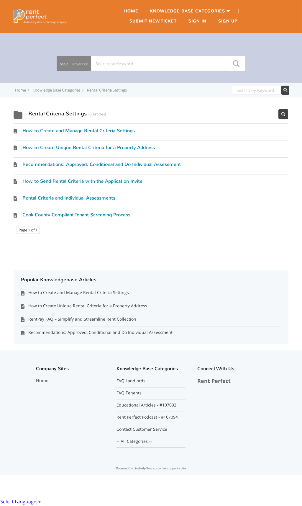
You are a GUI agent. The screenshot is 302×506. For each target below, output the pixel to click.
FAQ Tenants (129, 393)
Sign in (197, 21)
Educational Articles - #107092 (146, 405)
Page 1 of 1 (28, 230)
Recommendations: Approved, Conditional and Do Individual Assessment (101, 164)
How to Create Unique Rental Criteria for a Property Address (88, 147)
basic (64, 63)
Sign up (227, 21)
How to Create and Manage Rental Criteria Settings (78, 131)
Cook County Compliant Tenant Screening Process (76, 215)
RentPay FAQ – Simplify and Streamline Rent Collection (82, 319)
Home (131, 11)
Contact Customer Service (141, 429)
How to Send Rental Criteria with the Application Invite (82, 181)
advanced (80, 63)
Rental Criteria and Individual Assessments (68, 198)
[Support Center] (40, 16)
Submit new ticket (153, 21)
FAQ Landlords (130, 380)
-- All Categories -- (134, 441)
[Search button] (235, 63)
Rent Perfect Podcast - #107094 (147, 417)
